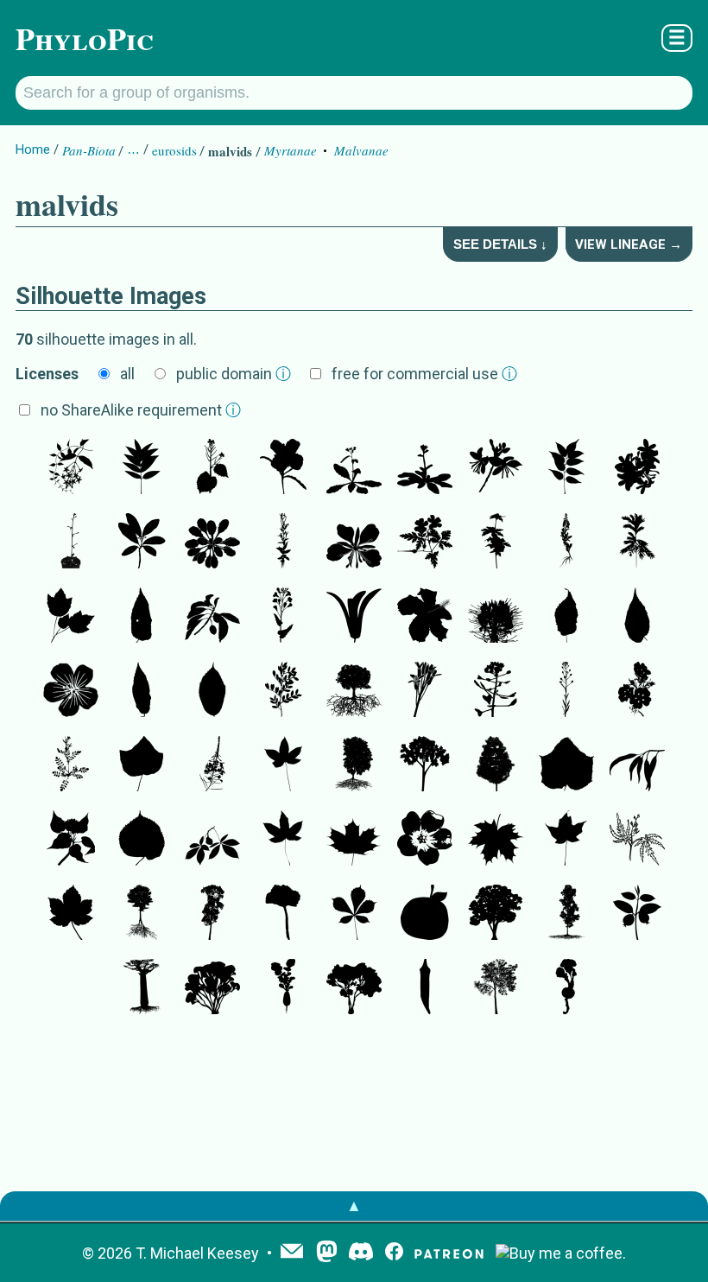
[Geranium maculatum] (70, 691)
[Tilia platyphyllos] (141, 839)
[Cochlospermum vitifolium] (283, 765)
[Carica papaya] (424, 765)
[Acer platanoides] (354, 839)
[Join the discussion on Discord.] (361, 1253)
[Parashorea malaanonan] (212, 914)
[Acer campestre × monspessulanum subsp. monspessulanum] (354, 765)
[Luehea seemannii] (141, 691)
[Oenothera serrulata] (283, 468)
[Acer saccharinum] (566, 839)
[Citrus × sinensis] (424, 914)
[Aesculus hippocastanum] (354, 914)
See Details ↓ (500, 244)
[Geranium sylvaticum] (495, 542)
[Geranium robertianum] (424, 542)
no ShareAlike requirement (141, 410)
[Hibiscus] (424, 616)
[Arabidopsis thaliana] (354, 468)
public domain (233, 374)
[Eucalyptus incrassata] (354, 988)
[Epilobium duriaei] (283, 542)
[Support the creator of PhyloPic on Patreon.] (449, 1253)
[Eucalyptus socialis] (212, 988)
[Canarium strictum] (283, 914)
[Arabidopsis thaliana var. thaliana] (424, 468)
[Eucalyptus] (495, 988)
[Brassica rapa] (283, 616)
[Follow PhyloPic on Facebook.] (394, 1253)
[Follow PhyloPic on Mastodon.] (327, 1253)
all (127, 374)
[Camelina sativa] (566, 691)
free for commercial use (424, 374)
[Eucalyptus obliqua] (495, 914)
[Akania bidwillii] (637, 542)
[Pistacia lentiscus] (283, 691)
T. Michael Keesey (197, 1253)
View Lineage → (628, 244)
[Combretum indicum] (70, 468)
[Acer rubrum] (70, 616)
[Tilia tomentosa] (141, 914)
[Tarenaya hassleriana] (495, 616)
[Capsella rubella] (495, 691)
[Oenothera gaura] (495, 468)
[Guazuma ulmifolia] (141, 616)
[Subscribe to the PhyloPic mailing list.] (292, 1252)
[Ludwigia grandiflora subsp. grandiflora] (424, 839)
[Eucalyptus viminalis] (637, 765)
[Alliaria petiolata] (212, 468)
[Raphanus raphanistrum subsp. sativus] (283, 988)
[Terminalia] (212, 616)
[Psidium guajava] (637, 914)
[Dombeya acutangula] (70, 839)
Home (33, 149)
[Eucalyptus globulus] (566, 914)
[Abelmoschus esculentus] (424, 988)
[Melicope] (141, 542)
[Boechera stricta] (424, 691)
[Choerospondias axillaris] (566, 468)
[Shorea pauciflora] (354, 616)
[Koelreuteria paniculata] (354, 691)
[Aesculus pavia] (212, 839)
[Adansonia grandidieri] (141, 988)
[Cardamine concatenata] (637, 839)
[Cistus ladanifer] (637, 691)
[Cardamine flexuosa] (70, 765)
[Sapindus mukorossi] (141, 468)
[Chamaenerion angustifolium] (354, 542)
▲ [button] (354, 1205)
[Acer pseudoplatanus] (70, 914)
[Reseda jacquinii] (566, 542)
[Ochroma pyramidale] (141, 765)
